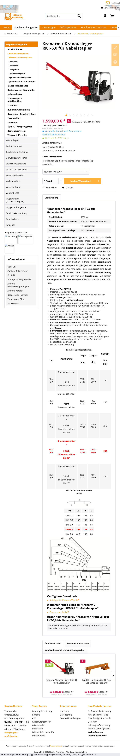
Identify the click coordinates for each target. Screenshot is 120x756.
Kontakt (11, 275)
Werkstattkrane (13, 187)
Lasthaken (13, 65)
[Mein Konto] (105, 16)
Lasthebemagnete (17, 73)
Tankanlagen (12, 140)
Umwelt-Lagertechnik (16, 157)
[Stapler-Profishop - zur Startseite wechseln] (14, 16)
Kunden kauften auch (78, 643)
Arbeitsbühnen (15, 49)
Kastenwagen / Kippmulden (21, 90)
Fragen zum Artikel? (59, 612)
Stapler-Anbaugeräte (16, 44)
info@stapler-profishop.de (61, 3)
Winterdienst (12, 192)
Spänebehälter (14, 94)
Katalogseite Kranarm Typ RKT (64, 600)
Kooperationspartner (17, 295)
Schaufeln (12, 105)
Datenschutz (66, 714)
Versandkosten (56, 746)
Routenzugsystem (16, 131)
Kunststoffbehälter (15, 175)
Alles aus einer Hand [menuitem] (98, 714)
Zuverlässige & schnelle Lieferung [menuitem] (99, 720)
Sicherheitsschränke (16, 163)
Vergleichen (51, 187)
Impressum (13, 303)
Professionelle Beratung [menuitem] (99, 711)
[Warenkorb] (112, 16)
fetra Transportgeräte (16, 169)
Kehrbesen (12, 122)
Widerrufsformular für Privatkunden (43, 734)
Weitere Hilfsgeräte (17, 135)
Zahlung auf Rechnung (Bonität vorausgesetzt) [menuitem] (99, 727)
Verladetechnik (13, 181)
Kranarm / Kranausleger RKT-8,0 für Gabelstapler (61, 681)
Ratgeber (10, 224)
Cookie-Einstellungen (70, 718)
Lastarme (13, 61)
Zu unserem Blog (15, 299)
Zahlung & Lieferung (17, 271)
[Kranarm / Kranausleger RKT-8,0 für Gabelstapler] (62, 667)
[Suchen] (79, 16)
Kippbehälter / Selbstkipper (21, 81)
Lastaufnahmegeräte (17, 53)
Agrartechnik (12, 219)
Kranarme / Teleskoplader (20, 57)
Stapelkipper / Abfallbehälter (14, 100)
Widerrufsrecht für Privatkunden (41, 723)
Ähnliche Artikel (53, 643)
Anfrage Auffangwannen (19, 279)
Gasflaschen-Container (17, 152)
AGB (34, 718)
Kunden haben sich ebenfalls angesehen (65, 650)
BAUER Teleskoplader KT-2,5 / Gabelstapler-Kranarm (96, 681)
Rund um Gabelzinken (18, 109)
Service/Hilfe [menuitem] (109, 7)
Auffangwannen (14, 146)
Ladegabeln (14, 69)
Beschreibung (51, 197)
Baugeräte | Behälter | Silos (21, 114)
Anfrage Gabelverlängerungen (18, 285)
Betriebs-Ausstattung (16, 213)
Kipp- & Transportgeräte (19, 126)
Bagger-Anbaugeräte (16, 207)
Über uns (12, 266)
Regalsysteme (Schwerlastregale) (15, 200)
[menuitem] (63, 16)
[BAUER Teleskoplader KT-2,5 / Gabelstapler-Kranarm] (96, 667)
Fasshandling (14, 118)
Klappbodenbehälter (17, 85)
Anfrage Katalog (15, 290)
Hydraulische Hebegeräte (20, 77)
